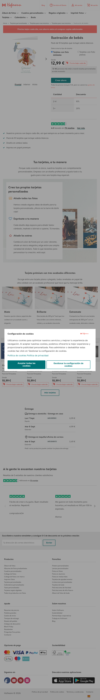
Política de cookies (17, 355)
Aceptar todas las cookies (26, 364)
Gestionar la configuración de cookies (68, 364)
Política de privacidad (37, 355)
